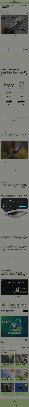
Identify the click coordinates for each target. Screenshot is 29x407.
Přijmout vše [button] (22, 206)
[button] (14, 204)
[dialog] (14, 203)
